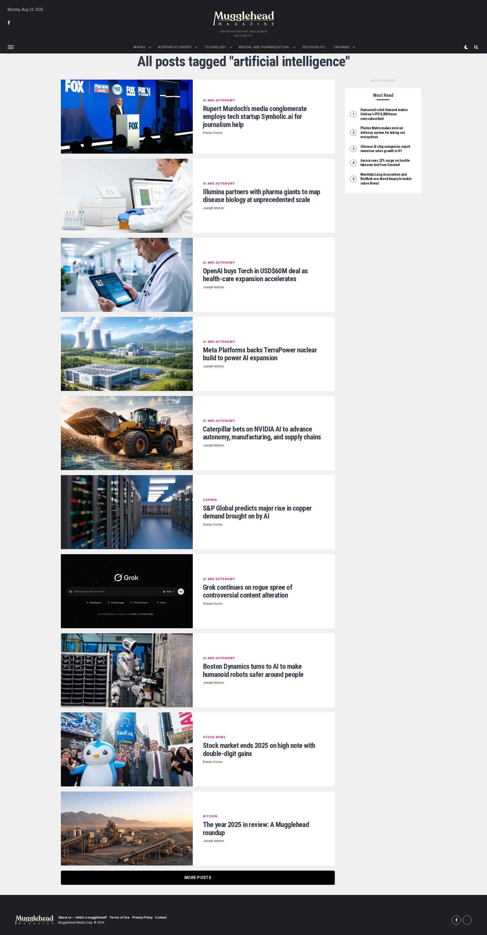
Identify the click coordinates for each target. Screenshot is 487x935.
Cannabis (342, 47)
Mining (139, 47)
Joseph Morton (213, 208)
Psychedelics (313, 47)
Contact (160, 917)
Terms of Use (120, 917)
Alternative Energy (175, 47)
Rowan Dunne (212, 133)
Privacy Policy (142, 917)
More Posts (197, 877)
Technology (215, 47)
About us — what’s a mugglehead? (82, 917)
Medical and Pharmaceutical (264, 47)
